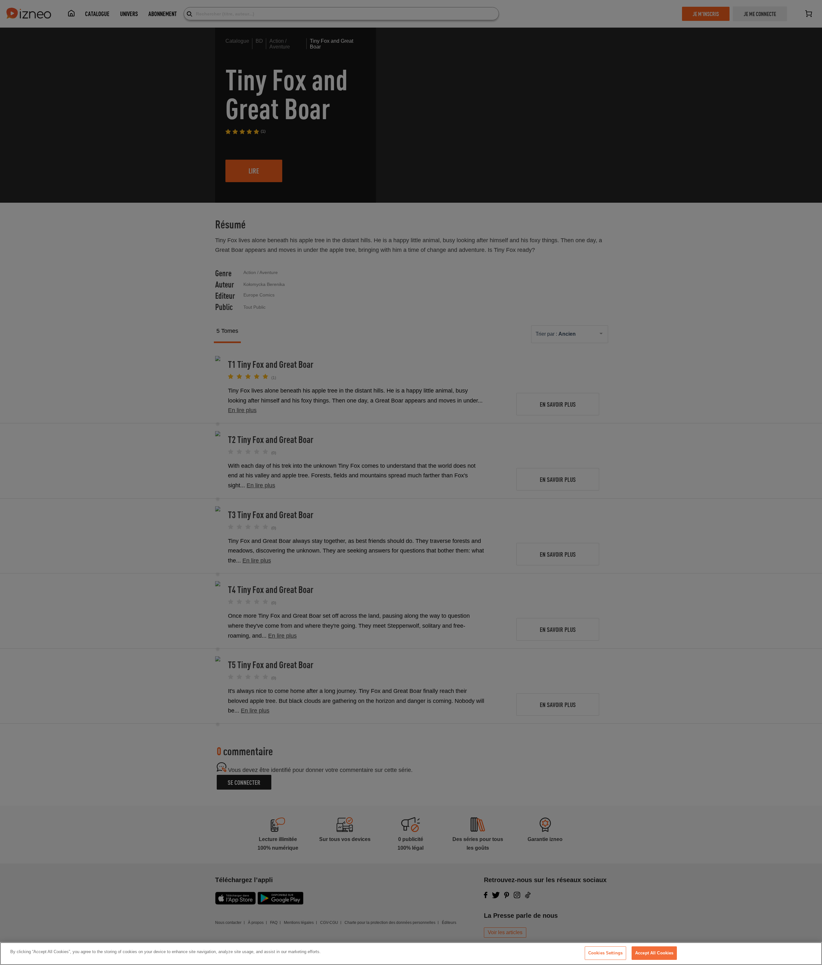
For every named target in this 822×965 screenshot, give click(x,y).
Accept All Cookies (654, 953)
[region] (411, 953)
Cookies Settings (605, 953)
